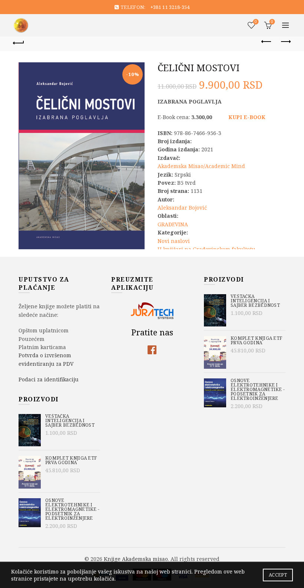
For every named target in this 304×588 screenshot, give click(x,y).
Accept (278, 575)
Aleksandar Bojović (182, 207)
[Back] (19, 42)
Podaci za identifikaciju (49, 379)
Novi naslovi (174, 240)
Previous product (267, 42)
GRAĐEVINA (173, 224)
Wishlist (256, 22)
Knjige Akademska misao (136, 558)
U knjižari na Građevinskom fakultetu (206, 249)
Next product (285, 42)
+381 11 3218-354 (170, 7)
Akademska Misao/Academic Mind (201, 166)
